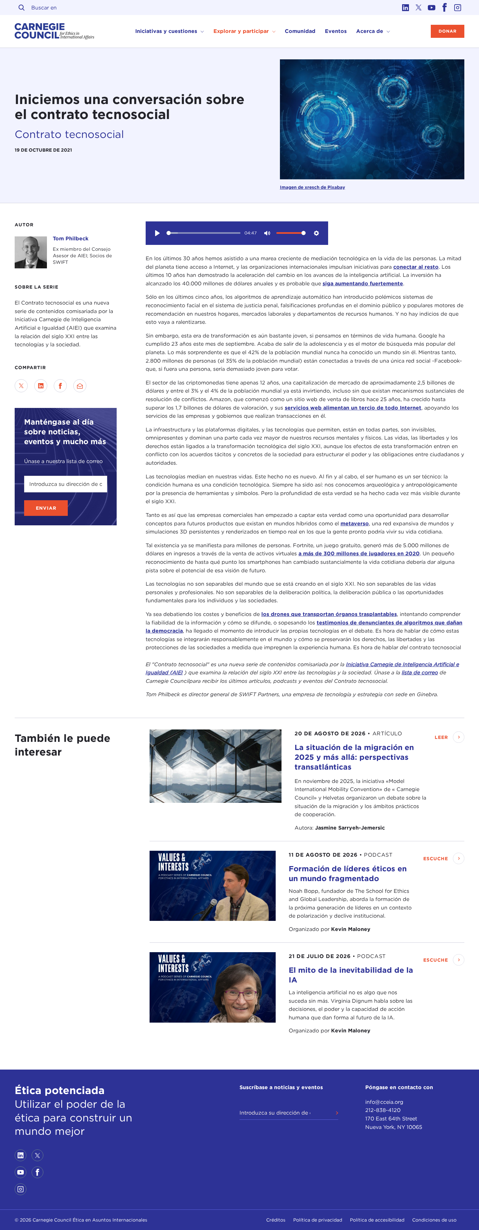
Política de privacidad (317, 1219)
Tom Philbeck (70, 238)
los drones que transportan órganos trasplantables (329, 614)
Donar (448, 31)
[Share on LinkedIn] (40, 385)
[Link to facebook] (444, 7)
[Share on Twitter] (21, 385)
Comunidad (300, 31)
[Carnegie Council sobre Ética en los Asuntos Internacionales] (54, 31)
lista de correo (420, 672)
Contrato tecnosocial (69, 134)
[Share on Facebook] (60, 385)
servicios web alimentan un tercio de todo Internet (353, 408)
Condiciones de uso (434, 1219)
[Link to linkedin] (405, 7)
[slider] (203, 233)
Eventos (336, 31)
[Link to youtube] (431, 7)
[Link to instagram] (457, 7)
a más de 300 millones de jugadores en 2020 (359, 553)
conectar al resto (416, 267)
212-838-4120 (382, 1110)
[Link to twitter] (418, 7)
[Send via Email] (79, 385)
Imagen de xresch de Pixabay (312, 187)
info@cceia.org (384, 1102)
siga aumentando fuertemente (363, 283)
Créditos (275, 1219)
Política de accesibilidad (377, 1219)
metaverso (355, 523)
